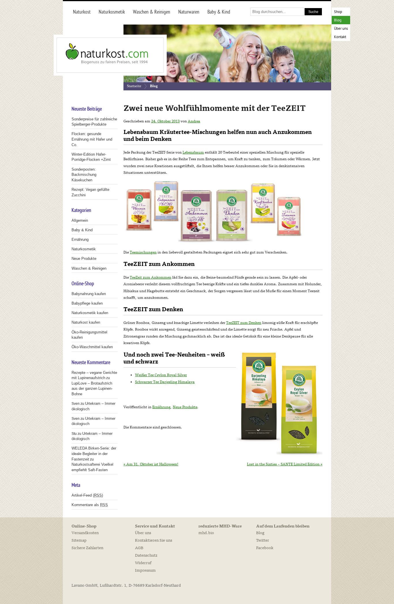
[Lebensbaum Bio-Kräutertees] (212, 241)
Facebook (264, 547)
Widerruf (143, 562)
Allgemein (80, 220)
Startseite (134, 86)
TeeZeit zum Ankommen (150, 277)
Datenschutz (146, 555)
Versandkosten (85, 532)
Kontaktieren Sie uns (153, 540)
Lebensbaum (193, 152)
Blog (338, 20)
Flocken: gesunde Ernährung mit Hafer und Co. (92, 139)
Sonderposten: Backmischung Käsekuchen (84, 174)
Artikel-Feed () (87, 495)
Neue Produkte (185, 407)
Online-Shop (84, 526)
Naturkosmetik (84, 249)
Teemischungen (143, 252)
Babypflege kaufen (87, 303)
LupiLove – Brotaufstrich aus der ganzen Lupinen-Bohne (92, 388)
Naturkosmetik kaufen (90, 313)
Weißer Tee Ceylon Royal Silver (161, 375)
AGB (139, 547)
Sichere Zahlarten (87, 547)
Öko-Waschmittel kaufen (92, 347)
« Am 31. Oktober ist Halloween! (150, 464)
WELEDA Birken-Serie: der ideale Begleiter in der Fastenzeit (94, 453)
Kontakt (340, 37)
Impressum (145, 570)
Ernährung (161, 407)
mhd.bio (206, 532)
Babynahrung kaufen (89, 294)
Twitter (262, 540)
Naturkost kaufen (86, 322)
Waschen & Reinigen (89, 268)
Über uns (341, 28)
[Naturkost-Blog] (97, 55)
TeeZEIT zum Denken (243, 322)
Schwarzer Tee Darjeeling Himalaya (165, 382)
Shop (338, 12)
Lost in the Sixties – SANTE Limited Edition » (284, 464)
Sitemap (79, 540)
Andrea (194, 121)
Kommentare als (90, 505)
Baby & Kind (82, 230)
